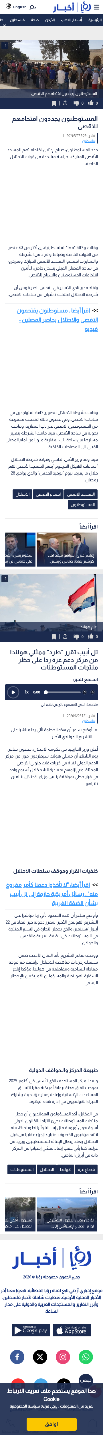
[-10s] (85, 692)
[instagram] (63, 1357)
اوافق (51, 1424)
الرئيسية (95, 20)
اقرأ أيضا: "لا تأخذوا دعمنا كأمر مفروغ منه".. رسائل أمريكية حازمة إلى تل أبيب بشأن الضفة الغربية (52, 894)
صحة (35, 20)
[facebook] (17, 1357)
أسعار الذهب (71, 20)
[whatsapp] (86, 1357)
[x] (40, 1357)
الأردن (50, 20)
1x (27, 691)
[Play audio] (13, 692)
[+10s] (93, 692)
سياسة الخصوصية (25, 1406)
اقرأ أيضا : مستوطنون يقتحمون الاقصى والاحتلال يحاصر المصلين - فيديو (57, 319)
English (20, 7)
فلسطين (17, 20)
